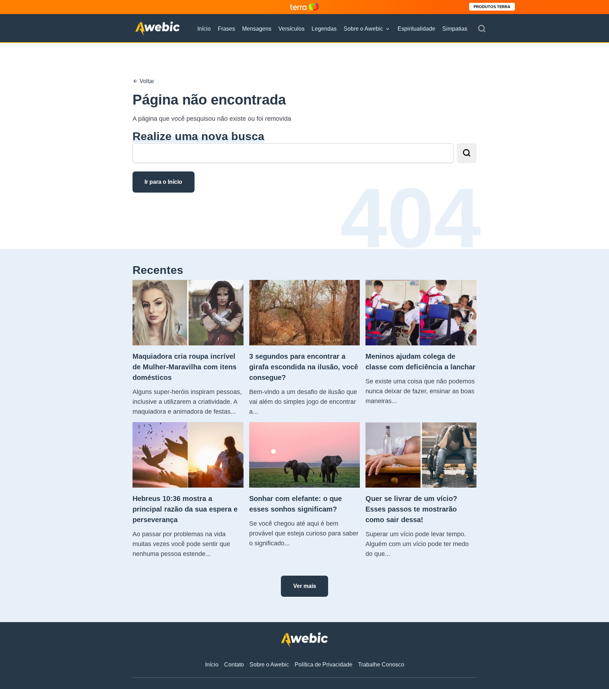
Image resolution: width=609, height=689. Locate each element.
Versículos (291, 29)
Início (204, 29)
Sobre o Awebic (363, 29)
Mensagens (256, 29)
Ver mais (304, 586)
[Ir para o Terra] (304, 7)
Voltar (146, 81)
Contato (234, 665)
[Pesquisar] (482, 29)
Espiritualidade (416, 29)
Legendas (324, 29)
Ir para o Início (163, 182)
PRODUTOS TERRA (492, 7)
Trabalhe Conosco (381, 665)
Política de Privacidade (323, 665)
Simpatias (454, 29)
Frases (226, 29)
